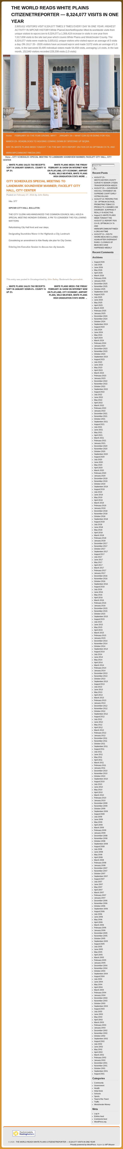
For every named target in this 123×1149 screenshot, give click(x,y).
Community (99, 1083)
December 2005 (100, 933)
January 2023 (99, 378)
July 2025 (98, 297)
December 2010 (100, 771)
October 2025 (99, 289)
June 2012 (98, 722)
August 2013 (99, 684)
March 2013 (99, 698)
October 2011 (99, 744)
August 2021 (99, 424)
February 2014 (100, 668)
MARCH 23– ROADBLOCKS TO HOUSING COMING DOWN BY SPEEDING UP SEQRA (47, 141)
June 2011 (98, 754)
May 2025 (98, 303)
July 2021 (98, 427)
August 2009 (99, 814)
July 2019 (98, 492)
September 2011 (101, 746)
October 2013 (99, 679)
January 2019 (99, 508)
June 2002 (98, 1047)
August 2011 (99, 749)
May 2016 (98, 595)
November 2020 (100, 449)
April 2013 (98, 695)
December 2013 (100, 673)
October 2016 (99, 581)
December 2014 (100, 641)
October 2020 (99, 451)
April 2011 (98, 760)
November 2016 (100, 579)
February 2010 (100, 798)
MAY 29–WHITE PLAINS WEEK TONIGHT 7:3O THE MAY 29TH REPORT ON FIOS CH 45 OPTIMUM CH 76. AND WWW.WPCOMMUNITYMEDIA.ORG (60, 150)
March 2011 (99, 763)
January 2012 (99, 736)
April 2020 (98, 468)
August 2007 (99, 879)
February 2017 (100, 570)
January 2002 (99, 1060)
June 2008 (98, 852)
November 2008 (100, 838)
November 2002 (100, 1033)
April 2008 (98, 857)
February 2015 (100, 635)
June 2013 (98, 690)
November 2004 (100, 968)
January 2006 (99, 930)
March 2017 (99, 568)
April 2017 (98, 565)
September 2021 (101, 422)
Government (99, 1086)
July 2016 (98, 589)
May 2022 (98, 400)
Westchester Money (102, 1104)
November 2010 (100, 773)
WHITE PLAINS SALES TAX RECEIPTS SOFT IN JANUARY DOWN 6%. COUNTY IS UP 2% (26, 168)
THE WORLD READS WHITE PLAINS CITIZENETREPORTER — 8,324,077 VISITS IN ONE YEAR (64, 14)
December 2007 (100, 868)
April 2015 (98, 630)
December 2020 (100, 446)
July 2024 (98, 330)
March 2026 (99, 276)
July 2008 (98, 849)
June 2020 (98, 462)
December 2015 (100, 608)
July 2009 (98, 817)
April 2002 (98, 1052)
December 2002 (100, 1030)
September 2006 (101, 909)
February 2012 (100, 733)
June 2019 (98, 495)
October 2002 (99, 1036)
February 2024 (100, 343)
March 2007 (99, 892)
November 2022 (100, 384)
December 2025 (100, 284)
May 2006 (98, 920)
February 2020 (100, 473)
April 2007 (98, 890)
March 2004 (99, 990)
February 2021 (100, 441)
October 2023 (99, 354)
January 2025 (99, 313)
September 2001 (101, 1071)
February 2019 (100, 506)
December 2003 (100, 998)
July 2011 (98, 752)
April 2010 (98, 792)
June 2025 (98, 300)
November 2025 (100, 286)
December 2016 (100, 576)
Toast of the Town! (101, 1099)
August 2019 (99, 489)
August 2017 (99, 554)
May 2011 (98, 757)
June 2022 (98, 397)
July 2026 (98, 265)
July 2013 (98, 687)
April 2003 (98, 1020)
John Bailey (43, 195)
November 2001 (100, 1066)
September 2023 (101, 357)
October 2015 (99, 614)
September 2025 (101, 292)
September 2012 (101, 714)
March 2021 (99, 438)
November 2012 (100, 708)
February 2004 (100, 993)
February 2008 (100, 863)
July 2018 (98, 524)
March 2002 (99, 1055)
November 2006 (100, 903)
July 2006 (98, 914)
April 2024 (98, 338)
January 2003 (99, 1028)
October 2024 (99, 322)
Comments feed (100, 1119)
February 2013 (100, 700)
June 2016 (98, 592)
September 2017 (101, 552)
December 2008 (100, 836)
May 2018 (98, 530)
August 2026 (99, 262)
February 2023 (100, 376)
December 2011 (100, 738)
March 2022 (99, 405)
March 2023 (99, 373)
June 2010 (98, 787)
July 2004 (98, 979)
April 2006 (98, 922)
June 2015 (98, 625)
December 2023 (100, 349)
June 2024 (98, 332)
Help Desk (98, 1091)
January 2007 (99, 898)
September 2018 (101, 519)
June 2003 (98, 1014)
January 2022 (99, 411)
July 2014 (98, 654)
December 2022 (100, 381)
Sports (96, 1096)
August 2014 (99, 652)
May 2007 (98, 887)
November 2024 (100, 319)
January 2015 (99, 638)
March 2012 (99, 730)
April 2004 (98, 987)
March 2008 (99, 860)
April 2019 (98, 500)
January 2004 (99, 995)
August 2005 (99, 944)
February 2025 (100, 311)
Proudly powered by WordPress (83, 1145)
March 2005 (99, 957)
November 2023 (100, 351)
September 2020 (101, 454)
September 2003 (101, 1006)
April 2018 (98, 533)
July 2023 (98, 362)
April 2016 (98, 598)
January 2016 (99, 606)
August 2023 (99, 359)
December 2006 (100, 901)
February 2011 (100, 765)
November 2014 (100, 644)
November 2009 (100, 806)
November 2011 (100, 741)
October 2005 (99, 938)
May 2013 (98, 692)
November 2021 (100, 416)
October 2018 (99, 516)
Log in (96, 1114)
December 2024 (100, 316)
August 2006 (99, 911)
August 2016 (99, 587)
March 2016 (99, 600)
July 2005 (98, 947)
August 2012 (99, 717)
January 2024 (99, 346)
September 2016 (101, 584)
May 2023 (98, 368)
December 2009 (100, 803)
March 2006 (99, 925)
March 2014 (99, 665)
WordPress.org (100, 1122)
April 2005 (98, 955)
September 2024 (101, 324)
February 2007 (100, 895)
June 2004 (98, 982)
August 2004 (99, 976)
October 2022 (99, 386)
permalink (77, 279)
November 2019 (100, 481)
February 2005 (100, 960)
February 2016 (100, 603)
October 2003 (99, 1003)
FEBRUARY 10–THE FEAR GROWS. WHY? (35, 135)
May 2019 (98, 497)
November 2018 (100, 514)
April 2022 (98, 403)
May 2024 (98, 335)
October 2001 (99, 1068)
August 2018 (99, 522)
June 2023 (98, 365)
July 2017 (98, 557)
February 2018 (100, 538)
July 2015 (98, 622)
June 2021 (98, 430)
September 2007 (101, 876)
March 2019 (99, 503)
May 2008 (98, 855)
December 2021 (100, 414)
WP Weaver (110, 1145)
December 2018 (100, 511)
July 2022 (98, 395)
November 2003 (100, 1001)
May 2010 (98, 790)
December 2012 (100, 706)
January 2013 (99, 703)
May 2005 (98, 952)
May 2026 (98, 270)
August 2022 (99, 392)
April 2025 (98, 305)
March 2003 (99, 1022)
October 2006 (99, 906)
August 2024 (99, 327)
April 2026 (98, 273)
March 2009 (99, 828)
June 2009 (98, 819)
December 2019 (100, 478)
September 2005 (101, 941)
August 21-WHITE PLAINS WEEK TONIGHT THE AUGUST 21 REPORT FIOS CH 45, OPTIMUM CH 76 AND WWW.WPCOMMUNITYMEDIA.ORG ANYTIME (106, 223)
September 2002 (101, 1039)
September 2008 (101, 844)
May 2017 (98, 562)
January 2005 (99, 963)
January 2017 (99, 573)
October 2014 (99, 646)
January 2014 (99, 671)
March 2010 (99, 795)
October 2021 (99, 419)
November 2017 (100, 546)
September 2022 (101, 389)
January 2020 (99, 476)
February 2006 (100, 928)
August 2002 (99, 1041)
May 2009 (98, 822)
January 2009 (99, 833)
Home (9, 135)
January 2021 (99, 443)
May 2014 (98, 660)
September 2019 (101, 487)
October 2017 (99, 549)
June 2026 (98, 267)
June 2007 (98, 884)
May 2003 (98, 1017)
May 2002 (98, 1049)
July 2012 (98, 719)
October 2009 (99, 809)
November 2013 (100, 676)
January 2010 (99, 800)
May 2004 (98, 984)
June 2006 (98, 917)
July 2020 (98, 460)
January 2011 (99, 768)
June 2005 (98, 949)
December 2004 (100, 966)
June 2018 (98, 527)
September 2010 (101, 779)
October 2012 (99, 711)
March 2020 (99, 470)
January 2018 (99, 541)
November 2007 (100, 871)
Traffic (96, 1102)
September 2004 (101, 974)
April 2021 (98, 435)
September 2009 (101, 811)
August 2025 (99, 294)
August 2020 (99, 457)
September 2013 (101, 681)
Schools (97, 1094)
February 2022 (100, 408)
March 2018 (99, 535)
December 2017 (100, 543)
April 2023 (98, 370)
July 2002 (98, 1044)
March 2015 (99, 633)
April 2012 (98, 727)
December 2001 (100, 1063)
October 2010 (99, 776)
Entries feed (99, 1116)
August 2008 (99, 846)
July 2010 (98, 784)
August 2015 (99, 619)
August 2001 (99, 1074)
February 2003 (100, 1025)
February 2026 (100, 278)
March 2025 (99, 308)
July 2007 (98, 882)
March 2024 (99, 340)
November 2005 (100, 936)
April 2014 (98, 662)
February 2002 (100, 1058)
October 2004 (99, 971)
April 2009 (98, 825)
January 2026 (99, 281)
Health (97, 1088)
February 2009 (100, 830)
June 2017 (98, 560)
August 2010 (99, 782)
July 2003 (98, 1012)
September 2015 (101, 616)
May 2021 (98, 432)
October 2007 (99, 874)
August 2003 (99, 1009)
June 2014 (98, 657)
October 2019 (99, 484)
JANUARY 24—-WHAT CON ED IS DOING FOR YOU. (84, 135)
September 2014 (101, 649)
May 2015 (98, 627)
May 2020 (98, 465)
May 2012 (98, 725)
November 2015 (100, 611)
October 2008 (99, 841)
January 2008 (99, 865)
